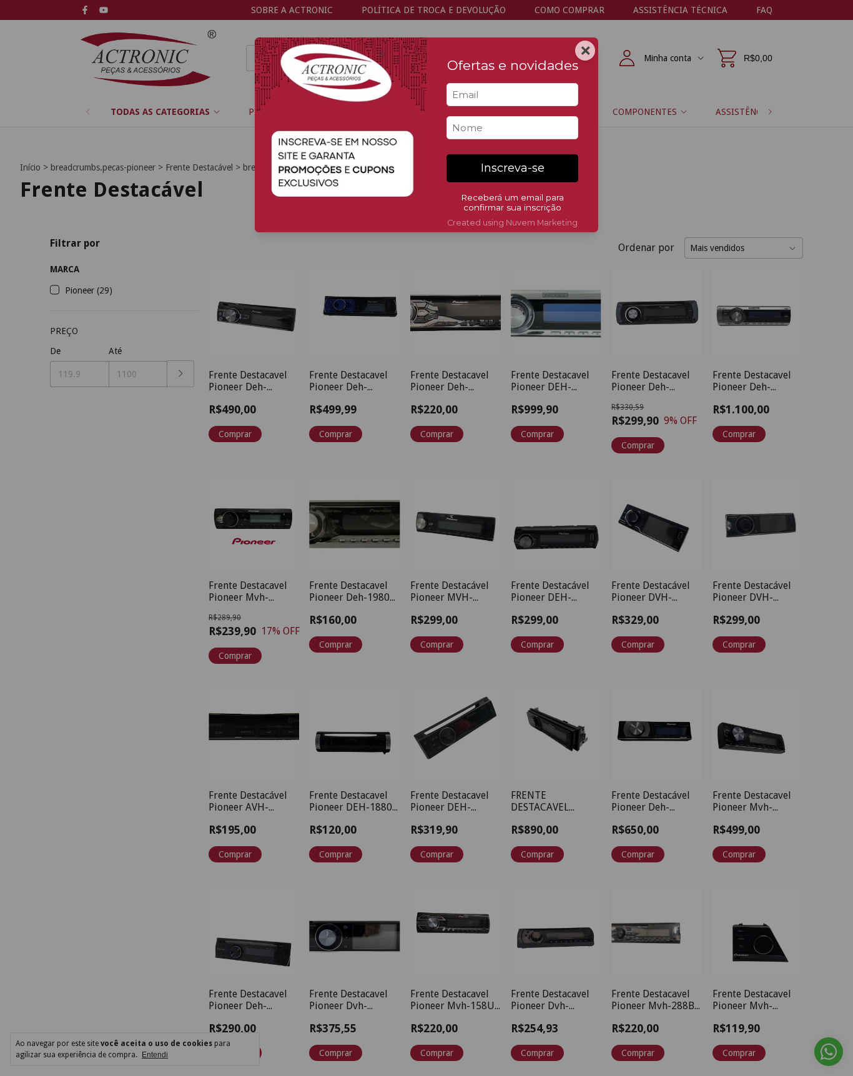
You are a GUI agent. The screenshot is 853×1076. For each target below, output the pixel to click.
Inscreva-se (513, 168)
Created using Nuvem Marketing (512, 222)
